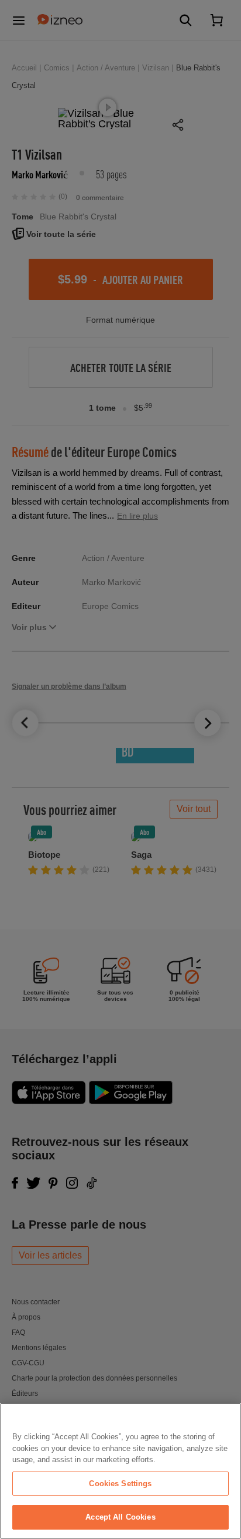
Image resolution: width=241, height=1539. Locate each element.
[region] (120, 1471)
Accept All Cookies (120, 1517)
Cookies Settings (120, 1483)
